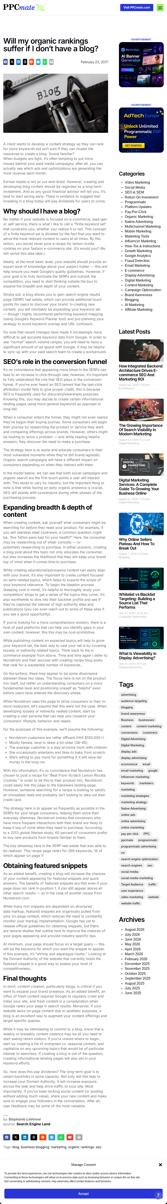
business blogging (35, 1147)
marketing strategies (135, 796)
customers (150, 732)
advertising (128, 694)
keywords (127, 783)
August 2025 (134, 983)
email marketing (132, 770)
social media (129, 871)
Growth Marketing (138, 251)
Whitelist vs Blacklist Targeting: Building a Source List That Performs (137, 601)
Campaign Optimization (143, 290)
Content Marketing (139, 285)
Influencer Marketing (140, 241)
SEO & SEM (134, 192)
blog (15, 1147)
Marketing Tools (137, 236)
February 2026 (136, 959)
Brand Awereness (138, 295)
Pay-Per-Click (135, 212)
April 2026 (133, 949)
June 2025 (133, 993)
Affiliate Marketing (138, 309)
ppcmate (127, 840)
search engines (131, 865)
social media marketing (137, 878)
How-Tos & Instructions (142, 246)
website (153, 897)
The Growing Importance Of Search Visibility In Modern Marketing (141, 429)
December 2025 (137, 964)
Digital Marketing (138, 280)
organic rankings (81, 1147)
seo (98, 1147)
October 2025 (135, 973)
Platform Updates (138, 207)
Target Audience (132, 884)
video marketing (132, 897)
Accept (83, 1194)
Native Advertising (139, 222)
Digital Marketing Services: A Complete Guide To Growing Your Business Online (139, 486)
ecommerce (129, 764)
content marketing (149, 726)
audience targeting (134, 701)
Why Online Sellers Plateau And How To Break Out (136, 543)
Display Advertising (140, 275)
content (126, 726)
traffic (152, 884)
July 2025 (132, 988)
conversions (129, 732)
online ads (128, 814)
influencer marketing (135, 777)
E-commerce (134, 270)
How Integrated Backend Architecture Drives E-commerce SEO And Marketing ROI (141, 372)
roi (123, 852)
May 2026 (132, 944)
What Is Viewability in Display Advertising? (137, 655)
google (153, 770)
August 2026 (134, 929)
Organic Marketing (139, 217)
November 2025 (137, 968)
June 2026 (133, 939)
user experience (132, 890)
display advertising (134, 758)
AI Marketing (134, 305)
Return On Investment (141, 197)
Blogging (132, 300)
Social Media (135, 187)
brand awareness (133, 713)
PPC (147, 833)
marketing (58, 1147)
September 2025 (137, 978)
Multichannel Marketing (143, 226)
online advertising (133, 821)
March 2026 (134, 954)
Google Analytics (138, 256)
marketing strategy (134, 802)
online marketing (132, 827)
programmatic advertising (138, 846)
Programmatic (135, 202)
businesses (146, 720)
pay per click (129, 833)
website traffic (130, 903)
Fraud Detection (137, 261)
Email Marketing (137, 265)
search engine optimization (139, 859)
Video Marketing (137, 182)
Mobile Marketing (138, 231)
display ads (129, 751)
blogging (127, 707)
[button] (160, 1165)
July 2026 (132, 934)
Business (127, 720)
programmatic (147, 840)
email (146, 764)
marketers (146, 783)
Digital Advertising (133, 739)
